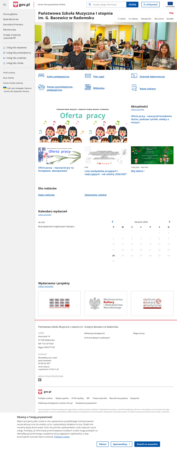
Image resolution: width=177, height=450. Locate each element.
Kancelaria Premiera (13, 24)
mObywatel (151, 5)
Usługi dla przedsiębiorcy (18, 52)
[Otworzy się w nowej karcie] (40, 380)
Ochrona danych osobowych (97, 337)
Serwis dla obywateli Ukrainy (17, 90)
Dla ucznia (159, 18)
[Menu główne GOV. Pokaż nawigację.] (4, 4)
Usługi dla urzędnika (16, 57)
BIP (88, 398)
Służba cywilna (62, 398)
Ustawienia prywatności (86, 403)
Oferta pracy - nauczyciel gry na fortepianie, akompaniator (56, 169)
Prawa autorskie (100, 398)
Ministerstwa (9, 29)
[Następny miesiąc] (169, 222)
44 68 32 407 (44, 363)
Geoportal (134, 398)
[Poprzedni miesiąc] (112, 222)
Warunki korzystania (118, 398)
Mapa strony (139, 333)
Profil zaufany (9, 72)
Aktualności (146, 18)
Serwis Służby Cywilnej (13, 83)
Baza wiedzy (8, 78)
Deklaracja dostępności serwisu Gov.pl (55, 403)
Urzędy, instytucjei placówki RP (12, 36)
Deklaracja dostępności (94, 333)
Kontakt (170, 18)
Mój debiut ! (137, 171)
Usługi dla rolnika (14, 63)
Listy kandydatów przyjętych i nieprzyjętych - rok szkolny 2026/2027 (105, 172)
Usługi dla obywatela (16, 47)
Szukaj (132, 4)
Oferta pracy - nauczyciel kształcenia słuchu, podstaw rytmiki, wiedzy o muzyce (151, 119)
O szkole (122, 18)
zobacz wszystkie (137, 109)
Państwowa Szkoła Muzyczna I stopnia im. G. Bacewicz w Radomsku (75, 15)
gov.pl (47, 392)
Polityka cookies (45, 398)
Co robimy (133, 18)
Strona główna (13, 14)
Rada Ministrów (10, 19)
